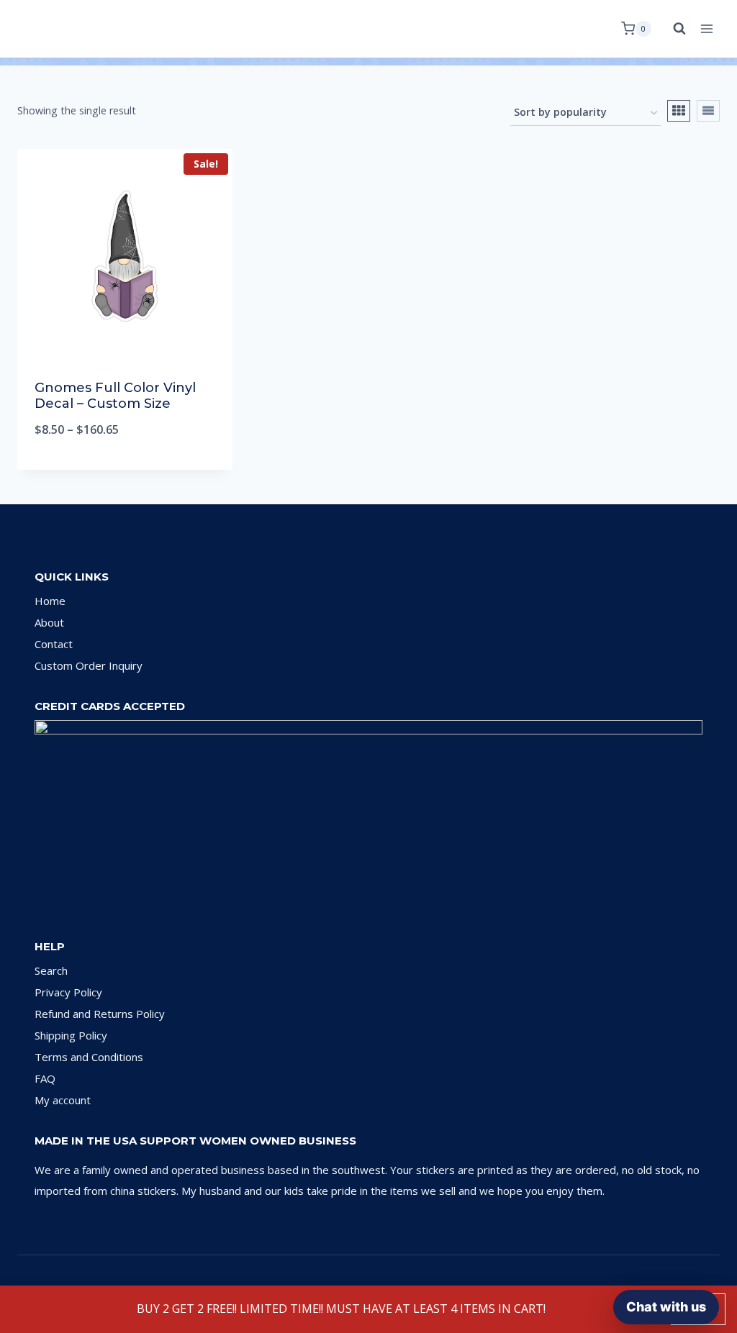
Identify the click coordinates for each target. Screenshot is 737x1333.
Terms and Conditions (89, 1057)
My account (63, 1100)
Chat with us (666, 1306)
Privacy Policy (68, 992)
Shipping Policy (71, 1035)
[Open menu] (706, 28)
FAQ (45, 1078)
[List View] (708, 111)
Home (50, 600)
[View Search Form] (672, 28)
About (49, 622)
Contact (54, 644)
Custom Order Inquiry (89, 665)
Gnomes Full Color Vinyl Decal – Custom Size (115, 395)
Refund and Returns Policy (100, 1013)
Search (51, 970)
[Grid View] (678, 111)
